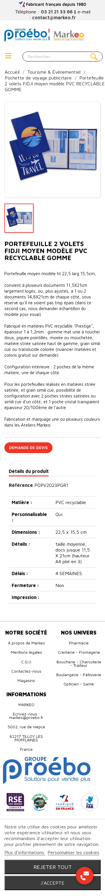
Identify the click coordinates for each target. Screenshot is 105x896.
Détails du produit (29, 471)
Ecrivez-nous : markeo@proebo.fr (26, 715)
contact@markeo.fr (54, 17)
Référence (21, 485)
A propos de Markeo (26, 642)
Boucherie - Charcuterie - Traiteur (79, 663)
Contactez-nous (26, 671)
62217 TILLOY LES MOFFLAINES (26, 738)
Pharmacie (79, 642)
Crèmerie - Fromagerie (79, 652)
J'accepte (52, 883)
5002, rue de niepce (26, 726)
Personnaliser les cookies (73, 852)
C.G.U (26, 661)
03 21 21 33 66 (57, 11)
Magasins (26, 680)
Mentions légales (26, 652)
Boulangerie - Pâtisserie (78, 674)
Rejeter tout (53, 867)
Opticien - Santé (79, 683)
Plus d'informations (25, 852)
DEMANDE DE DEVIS (28, 447)
